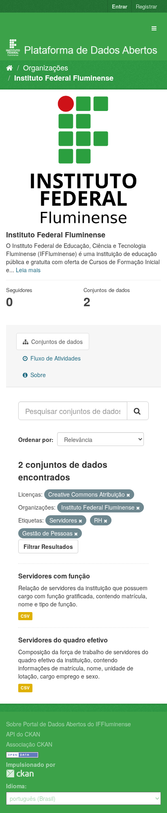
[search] (138, 410)
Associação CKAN (29, 744)
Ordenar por (34, 439)
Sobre (37, 375)
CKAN (20, 773)
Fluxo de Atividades (55, 358)
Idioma (15, 786)
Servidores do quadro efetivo (63, 639)
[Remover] (128, 494)
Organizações (45, 67)
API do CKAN (23, 734)
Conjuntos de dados (56, 341)
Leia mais (28, 270)
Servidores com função (54, 575)
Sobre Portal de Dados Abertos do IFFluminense (68, 724)
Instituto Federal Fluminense (63, 78)
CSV (25, 616)
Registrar (146, 6)
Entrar (119, 6)
